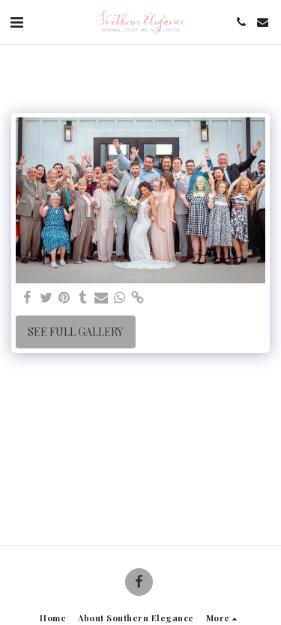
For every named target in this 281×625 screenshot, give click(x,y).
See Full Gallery (75, 331)
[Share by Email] (101, 297)
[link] (138, 297)
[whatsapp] (120, 297)
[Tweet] (46, 297)
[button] (16, 21)
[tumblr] (83, 297)
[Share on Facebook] (27, 297)
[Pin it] (64, 297)
